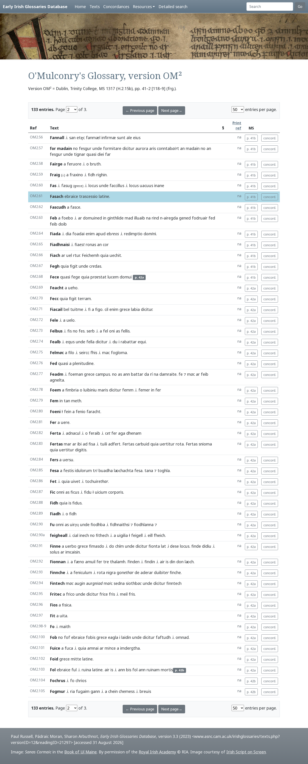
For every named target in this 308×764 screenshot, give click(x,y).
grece (125, 309)
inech (84, 535)
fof (67, 637)
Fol (53, 669)
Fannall (57, 137)
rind (155, 218)
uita (63, 615)
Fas (53, 185)
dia (68, 233)
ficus (75, 492)
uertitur (167, 444)
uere (65, 422)
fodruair (199, 218)
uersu (68, 459)
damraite (168, 374)
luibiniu (90, 390)
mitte (76, 659)
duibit (161, 572)
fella (90, 341)
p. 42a (251, 288)
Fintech (57, 583)
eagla (113, 637)
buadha (106, 470)
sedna (119, 583)
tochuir (96, 481)
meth (76, 400)
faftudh (163, 637)
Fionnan (58, 561)
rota (180, 444)
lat (163, 546)
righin (101, 174)
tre (106, 561)
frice (103, 594)
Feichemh (90, 255)
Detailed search (173, 6)
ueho (73, 287)
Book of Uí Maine (80, 752)
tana (149, 470)
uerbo (70, 546)
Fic (52, 492)
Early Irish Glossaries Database (35, 6)
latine (104, 196)
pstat (98, 277)
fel (105, 331)
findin (150, 561)
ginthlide (115, 218)
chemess (127, 691)
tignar (79, 154)
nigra (111, 572)
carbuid (142, 444)
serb (91, 331)
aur (94, 583)
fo (72, 680)
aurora (142, 148)
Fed (53, 363)
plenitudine (83, 363)
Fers (54, 459)
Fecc (54, 298)
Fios (53, 605)
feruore (74, 164)
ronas (91, 244)
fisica (66, 605)
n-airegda (169, 218)
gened (185, 218)
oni (112, 331)
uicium (101, 492)
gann (95, 691)
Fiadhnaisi (60, 244)
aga (121, 433)
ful (74, 669)
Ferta (55, 433)
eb (113, 233)
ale (129, 137)
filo (71, 352)
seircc (84, 352)
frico (70, 594)
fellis (125, 331)
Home (80, 6)
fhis (93, 352)
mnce (110, 648)
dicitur (128, 148)
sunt (121, 137)
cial (75, 535)
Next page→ (171, 110)
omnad (182, 637)
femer (144, 390)
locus (93, 185)
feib (53, 224)
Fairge (56, 164)
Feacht (57, 287)
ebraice (71, 196)
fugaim (83, 691)
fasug (66, 185)
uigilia (122, 535)
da (146, 374)
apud (101, 233)
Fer (53, 422)
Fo (52, 626)
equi (142, 341)
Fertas (56, 444)
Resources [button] (142, 6)
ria (72, 691)
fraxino (76, 174)
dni (150, 233)
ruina (86, 669)
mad (129, 218)
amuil (90, 561)
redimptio (133, 233)
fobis (90, 637)
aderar (146, 572)
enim (90, 233)
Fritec (56, 594)
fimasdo (96, 546)
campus (103, 374)
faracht (93, 411)
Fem (54, 400)
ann (126, 374)
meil (124, 594)
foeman (75, 374)
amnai (93, 648)
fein (67, 411)
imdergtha (130, 648)
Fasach (56, 196)
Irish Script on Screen (246, 752)
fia (80, 244)
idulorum (83, 470)
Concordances (116, 6)
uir (74, 524)
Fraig (55, 174)
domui (126, 277)
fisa (92, 444)
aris (152, 148)
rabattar (129, 341)
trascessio (88, 196)
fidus (77, 503)
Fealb (55, 341)
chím (119, 546)
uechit (115, 255)
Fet (53, 481)
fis (69, 331)
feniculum (83, 572)
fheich (159, 535)
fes (82, 331)
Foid (54, 659)
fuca (69, 648)
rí (151, 374)
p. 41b (251, 138)
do (111, 546)
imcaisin (72, 552)
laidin (126, 637)
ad (85, 444)
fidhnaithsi (119, 524)
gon (125, 572)
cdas (95, 266)
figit (74, 266)
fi (89, 309)
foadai (78, 233)
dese (174, 546)
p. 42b (251, 681)
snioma (205, 444)
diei (100, 154)
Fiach (55, 255)
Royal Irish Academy (157, 752)
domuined (92, 218)
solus (54, 552)
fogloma (119, 352)
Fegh (55, 266)
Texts (95, 6)
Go (300, 6)
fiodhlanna (144, 524)
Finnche (57, 572)
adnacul (73, 433)
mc (191, 374)
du (115, 341)
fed (212, 218)
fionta (154, 546)
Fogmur (57, 691)
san (72, 137)
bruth (95, 164)
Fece (54, 277)
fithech (102, 535)
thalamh (117, 561)
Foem (55, 390)
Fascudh (58, 207)
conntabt (168, 148)
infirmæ (108, 137)
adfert (114, 444)
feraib (94, 433)
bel (66, 309)
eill (150, 535)
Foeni (55, 411)
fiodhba (98, 524)
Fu (52, 524)
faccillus (117, 185)
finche (175, 572)
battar (137, 374)
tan (67, 400)
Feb (53, 218)
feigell (137, 535)
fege (75, 277)
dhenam (133, 433)
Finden (133, 561)
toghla (164, 470)
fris (112, 594)
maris (103, 390)
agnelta (57, 380)
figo (99, 309)
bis (128, 669)
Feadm (56, 374)
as (118, 331)
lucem (113, 277)
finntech (174, 583)
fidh (91, 174)
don (180, 561)
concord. (269, 138)
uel (69, 255)
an (182, 148)
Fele (54, 320)
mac (106, 352)
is (70, 503)
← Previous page (140, 110)
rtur (76, 255)
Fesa (54, 470)
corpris (115, 492)
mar (67, 444)
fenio (80, 411)
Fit (52, 615)
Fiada (55, 233)
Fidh (54, 503)
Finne (55, 546)
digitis (80, 449)
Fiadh (55, 513)
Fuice (55, 648)
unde (97, 148)
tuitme (76, 309)
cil (106, 309)
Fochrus (57, 680)
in (104, 218)
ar (80, 218)
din (172, 561)
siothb (134, 583)
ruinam (153, 669)
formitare (112, 148)
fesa (138, 470)
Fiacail (56, 309)
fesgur (85, 148)
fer (158, 390)
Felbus (56, 331)
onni (60, 492)
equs (70, 341)
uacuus (146, 185)
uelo (71, 320)
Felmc (57, 352)
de (137, 572)
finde (196, 546)
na (148, 218)
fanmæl (93, 137)
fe (181, 374)
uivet (75, 481)
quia (104, 255)
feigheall (58, 535)
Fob (53, 637)
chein (113, 691)
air (162, 561)
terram (84, 298)
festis (68, 470)
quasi (91, 154)
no (75, 148)
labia (135, 309)
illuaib (139, 218)
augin (80, 583)
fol (135, 669)
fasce (75, 207)
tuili (103, 444)
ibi (79, 444)
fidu (88, 492)
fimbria (72, 390)
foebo (67, 218)
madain (193, 148)
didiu (206, 546)
